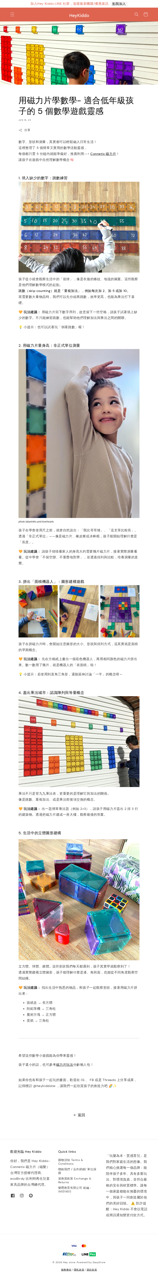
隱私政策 (79, 1269)
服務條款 (66, 1269)
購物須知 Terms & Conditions (70, 1162)
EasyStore (99, 1262)
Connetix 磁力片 (103, 154)
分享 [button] (27, 130)
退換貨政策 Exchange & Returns (74, 1180)
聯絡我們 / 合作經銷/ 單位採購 (77, 1171)
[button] (12, 14)
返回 (81, 1115)
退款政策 (92, 1269)
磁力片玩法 (64, 1064)
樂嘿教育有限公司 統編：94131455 (75, 1189)
